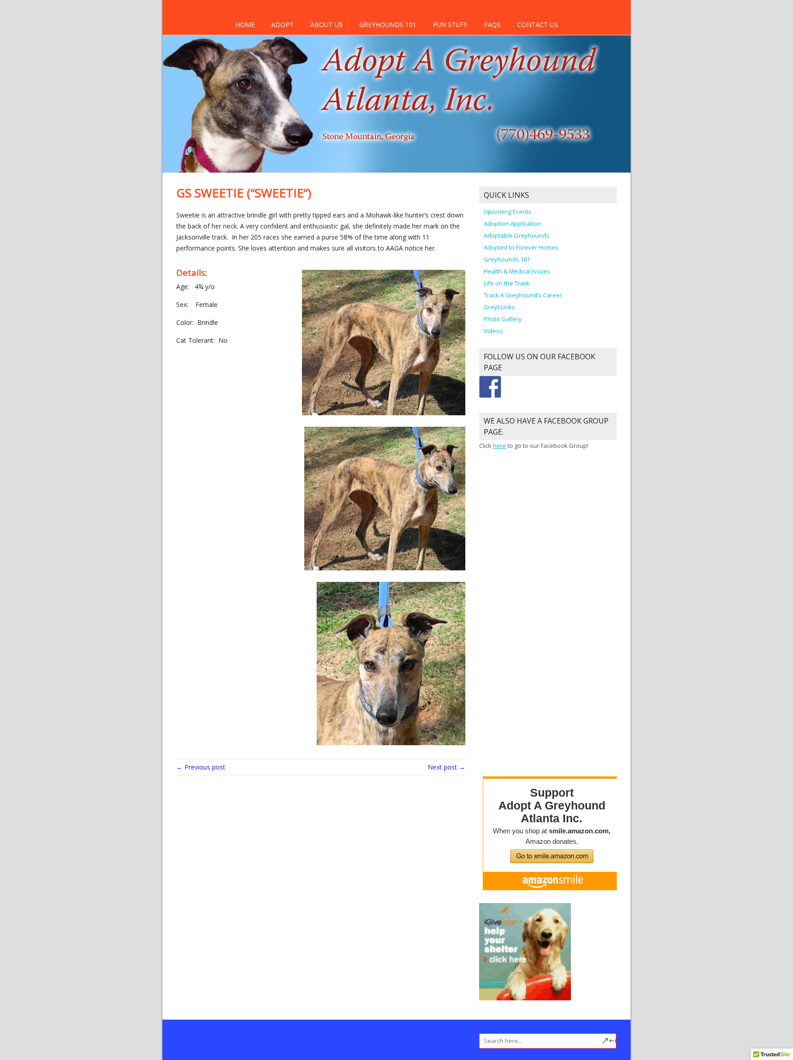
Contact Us (537, 24)
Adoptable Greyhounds (516, 235)
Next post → (446, 767)
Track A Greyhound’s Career (523, 295)
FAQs (492, 24)
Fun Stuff (450, 24)
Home (245, 24)
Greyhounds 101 (387, 24)
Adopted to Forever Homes (521, 247)
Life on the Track (507, 283)
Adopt (282, 24)
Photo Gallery (503, 319)
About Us (326, 24)
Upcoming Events (507, 211)
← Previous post (200, 767)
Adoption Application (512, 223)
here (499, 445)
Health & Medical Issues (517, 271)
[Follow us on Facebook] (490, 387)
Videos (493, 331)
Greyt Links (499, 307)
